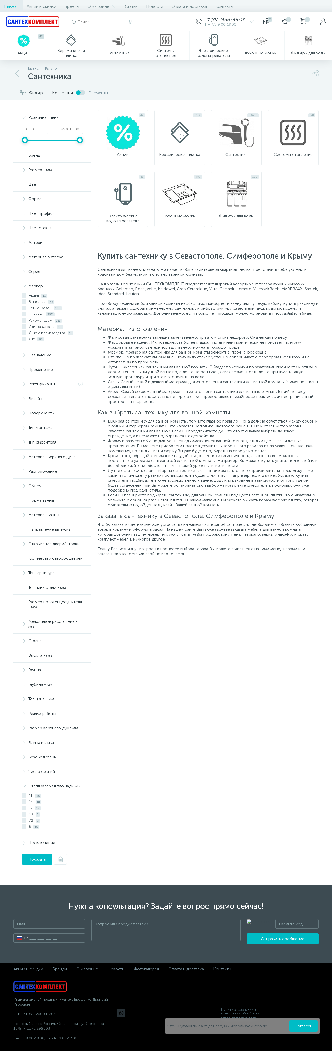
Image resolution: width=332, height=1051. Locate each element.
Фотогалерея (146, 968)
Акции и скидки (41, 6)
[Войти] (323, 21)
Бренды (72, 6)
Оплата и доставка (189, 6)
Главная (11, 6)
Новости (154, 6)
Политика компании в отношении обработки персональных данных (240, 1013)
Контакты (224, 6)
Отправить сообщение (283, 938)
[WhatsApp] (121, 1013)
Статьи (131, 6)
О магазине (98, 6)
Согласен (304, 1026)
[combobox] (21, 938)
